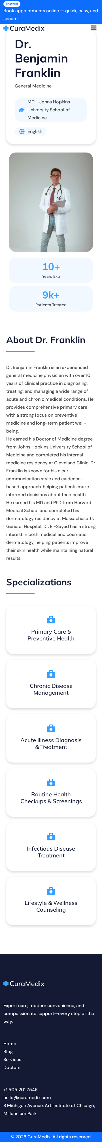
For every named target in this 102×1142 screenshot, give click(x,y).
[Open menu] (94, 28)
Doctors (11, 1067)
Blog (8, 1052)
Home (9, 1044)
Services (12, 1059)
